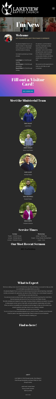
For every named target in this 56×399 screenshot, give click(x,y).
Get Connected (28, 91)
